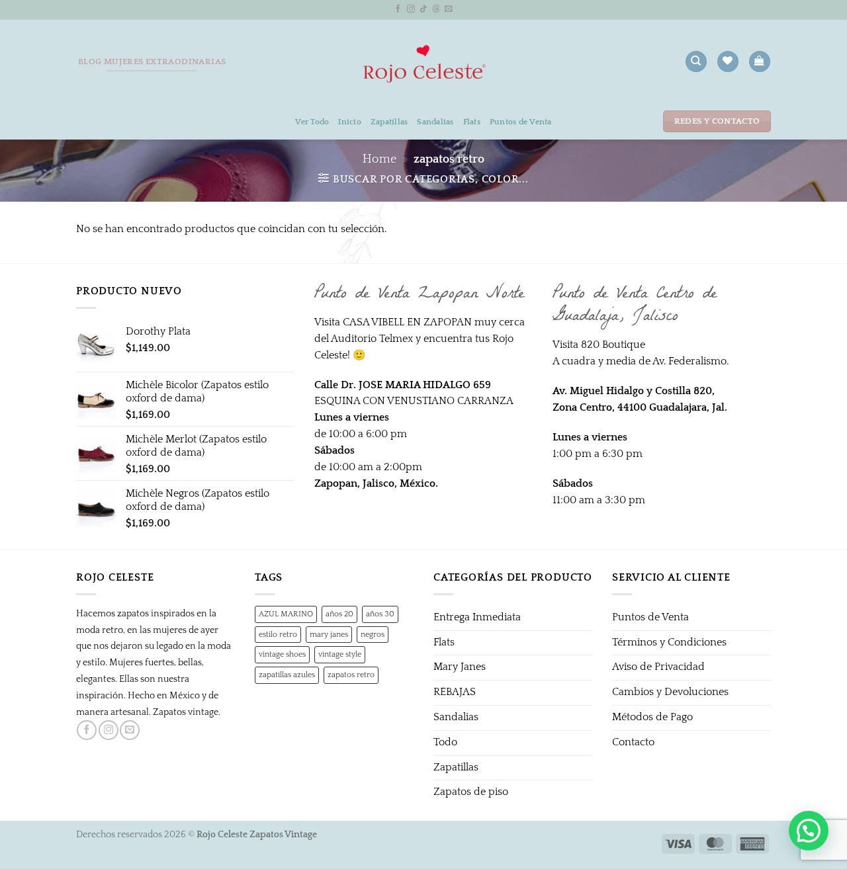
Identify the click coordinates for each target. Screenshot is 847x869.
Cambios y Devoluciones (670, 692)
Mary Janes (459, 667)
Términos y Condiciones (669, 642)
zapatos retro (351, 674)
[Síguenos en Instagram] (411, 9)
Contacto (633, 742)
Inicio (349, 121)
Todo (445, 742)
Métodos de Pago (652, 717)
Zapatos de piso (470, 792)
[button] (759, 61)
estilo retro (278, 634)
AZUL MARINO (286, 613)
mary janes (329, 634)
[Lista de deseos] (727, 61)
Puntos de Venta (521, 121)
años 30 (380, 613)
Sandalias (435, 121)
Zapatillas (389, 121)
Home (379, 159)
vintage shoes (282, 654)
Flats (471, 121)
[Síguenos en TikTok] (423, 9)
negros (372, 634)
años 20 (339, 613)
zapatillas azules (287, 674)
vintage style (339, 654)
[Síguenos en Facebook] (398, 9)
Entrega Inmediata (477, 617)
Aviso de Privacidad (658, 667)
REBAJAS (454, 692)
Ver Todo (312, 121)
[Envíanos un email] (449, 9)
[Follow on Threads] (436, 9)
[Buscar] (696, 61)
